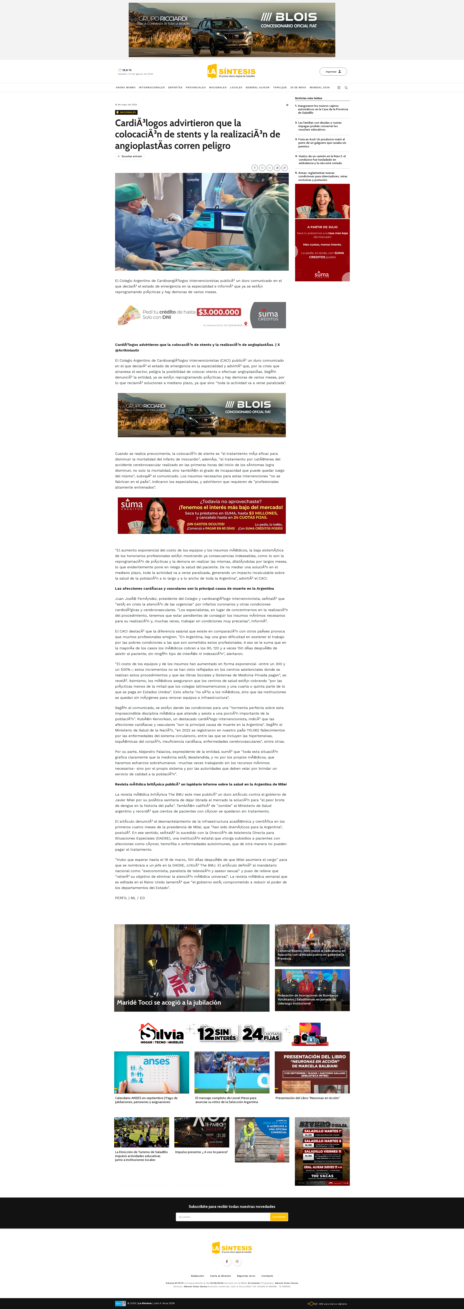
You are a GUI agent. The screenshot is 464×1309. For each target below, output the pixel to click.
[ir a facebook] (227, 1261)
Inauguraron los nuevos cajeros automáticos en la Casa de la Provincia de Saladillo (323, 109)
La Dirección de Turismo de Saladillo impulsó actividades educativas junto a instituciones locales (141, 1156)
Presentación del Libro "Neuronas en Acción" (308, 1098)
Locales (236, 87)
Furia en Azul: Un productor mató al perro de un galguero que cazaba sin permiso (322, 143)
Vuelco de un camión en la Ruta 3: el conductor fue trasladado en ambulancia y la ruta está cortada (322, 159)
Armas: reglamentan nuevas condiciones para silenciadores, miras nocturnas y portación (322, 176)
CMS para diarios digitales (333, 1304)
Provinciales (196, 87)
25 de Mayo (298, 87)
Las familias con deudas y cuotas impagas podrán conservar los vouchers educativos (320, 126)
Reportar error (246, 1275)
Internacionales (152, 87)
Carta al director (220, 1275)
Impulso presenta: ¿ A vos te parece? (201, 1152)
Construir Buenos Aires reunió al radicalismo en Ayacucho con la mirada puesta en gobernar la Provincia (311, 955)
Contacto (267, 1275)
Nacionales (218, 87)
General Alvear (258, 87)
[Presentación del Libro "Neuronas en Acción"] (312, 1072)
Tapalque (280, 87)
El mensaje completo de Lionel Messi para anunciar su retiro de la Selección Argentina (226, 1100)
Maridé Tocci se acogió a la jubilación (169, 1002)
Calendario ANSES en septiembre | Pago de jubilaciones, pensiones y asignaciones (146, 1100)
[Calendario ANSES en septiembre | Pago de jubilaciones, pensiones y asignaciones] (151, 1072)
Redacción (197, 1275)
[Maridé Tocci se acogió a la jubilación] (192, 968)
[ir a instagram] (237, 1261)
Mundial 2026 (320, 87)
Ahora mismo (126, 87)
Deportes (175, 87)
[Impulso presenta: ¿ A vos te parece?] (201, 1132)
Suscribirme (279, 1216)
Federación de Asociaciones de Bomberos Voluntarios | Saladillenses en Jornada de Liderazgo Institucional (308, 999)
